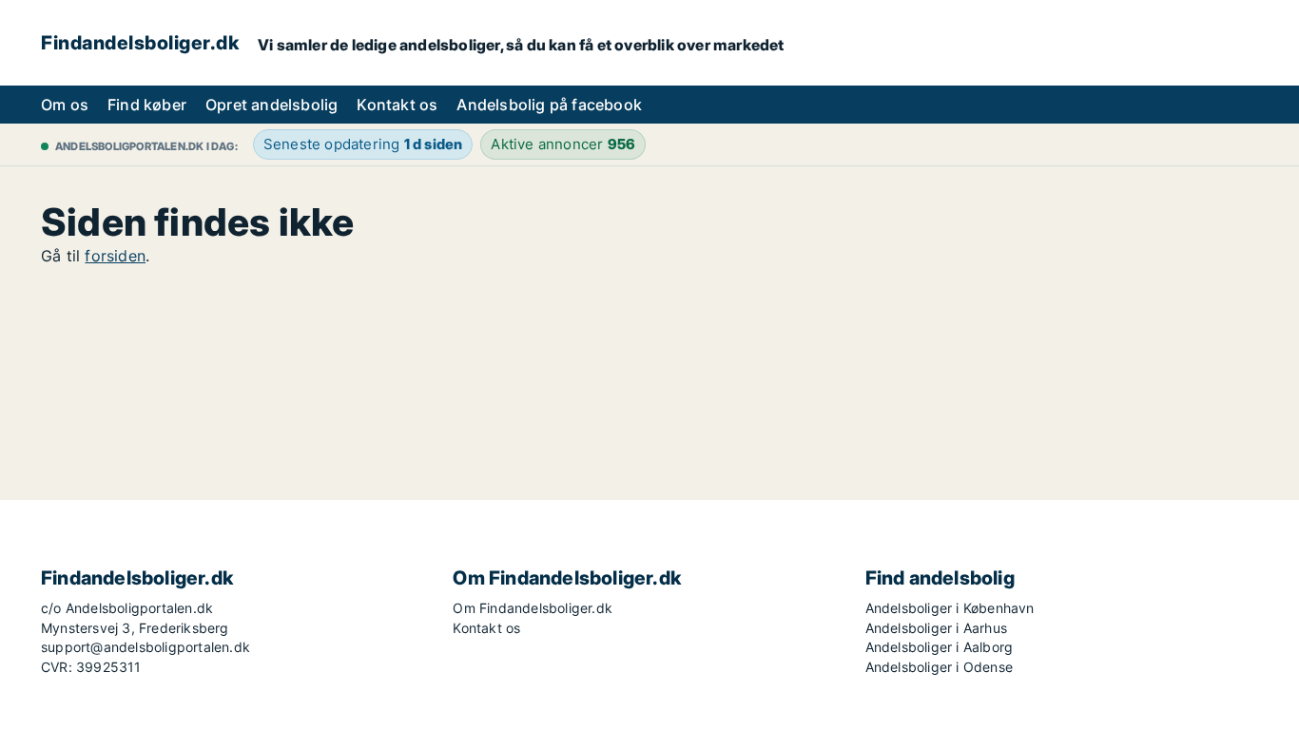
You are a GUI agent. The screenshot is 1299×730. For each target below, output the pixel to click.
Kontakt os (397, 104)
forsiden (115, 255)
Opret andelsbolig (271, 104)
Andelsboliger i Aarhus (936, 628)
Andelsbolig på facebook (549, 104)
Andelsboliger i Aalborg (939, 647)
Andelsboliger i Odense (939, 667)
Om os (64, 104)
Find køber (146, 104)
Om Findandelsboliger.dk (532, 608)
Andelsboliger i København (950, 608)
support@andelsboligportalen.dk (145, 647)
